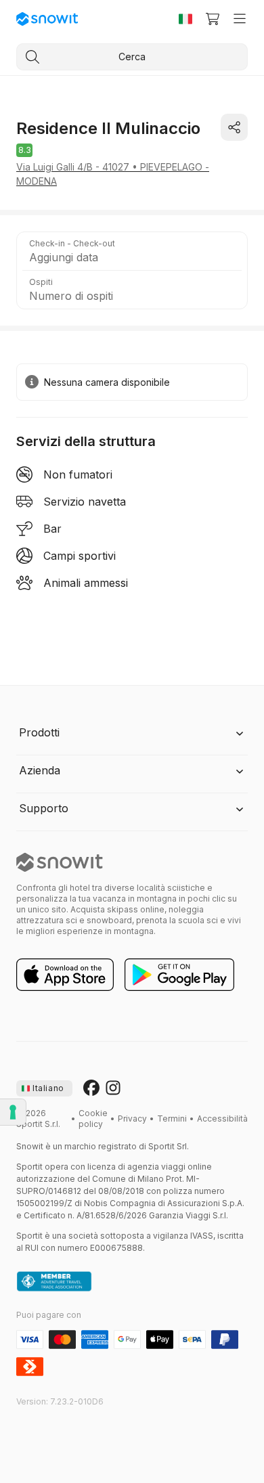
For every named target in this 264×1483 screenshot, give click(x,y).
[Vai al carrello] (212, 18)
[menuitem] (93, 1119)
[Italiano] (185, 18)
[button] (132, 251)
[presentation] (44, 1088)
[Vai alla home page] (59, 862)
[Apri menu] (239, 18)
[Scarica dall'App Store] (65, 975)
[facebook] (91, 1088)
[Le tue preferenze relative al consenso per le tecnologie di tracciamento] (13, 1112)
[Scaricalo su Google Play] (179, 975)
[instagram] (113, 1088)
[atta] (54, 1281)
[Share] (234, 127)
